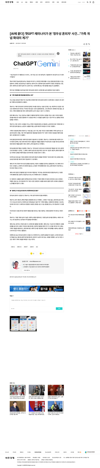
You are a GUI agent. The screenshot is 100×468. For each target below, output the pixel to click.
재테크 (31, 2)
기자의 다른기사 (27, 270)
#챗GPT (26, 247)
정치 (41, 2)
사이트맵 (72, 452)
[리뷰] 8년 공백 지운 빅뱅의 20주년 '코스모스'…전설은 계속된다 (80, 148)
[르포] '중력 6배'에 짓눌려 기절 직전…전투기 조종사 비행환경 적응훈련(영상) (36, 397)
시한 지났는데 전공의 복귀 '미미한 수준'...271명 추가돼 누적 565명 (17, 397)
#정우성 (13, 247)
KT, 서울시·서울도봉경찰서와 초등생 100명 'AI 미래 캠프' (36, 264)
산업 (26, 2)
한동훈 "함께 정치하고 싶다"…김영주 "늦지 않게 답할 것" (55, 397)
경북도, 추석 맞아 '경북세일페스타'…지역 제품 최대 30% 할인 (79, 142)
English (79, 2)
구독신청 (14, 452)
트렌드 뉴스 (71, 50)
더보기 (75, 234)
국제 (53, 2)
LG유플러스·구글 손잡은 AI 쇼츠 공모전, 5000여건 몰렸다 (36, 267)
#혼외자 (32, 247)
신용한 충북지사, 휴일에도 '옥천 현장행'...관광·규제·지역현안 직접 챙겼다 (79, 164)
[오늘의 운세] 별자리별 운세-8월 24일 (78, 154)
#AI (37, 247)
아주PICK (70, 174)
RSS (79, 452)
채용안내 (21, 452)
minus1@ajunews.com (35, 261)
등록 (59, 308)
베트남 (88, 211)
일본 (84, 211)
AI (21, 2)
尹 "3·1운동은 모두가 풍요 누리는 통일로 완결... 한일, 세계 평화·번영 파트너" (36, 413)
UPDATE (86, 135)
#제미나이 (19, 247)
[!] (89, 49)
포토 (58, 2)
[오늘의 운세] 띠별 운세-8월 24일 (77, 159)
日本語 (83, 2)
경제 (37, 2)
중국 (18, 2)
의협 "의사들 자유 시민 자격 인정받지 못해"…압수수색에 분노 (55, 413)
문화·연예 (64, 2)
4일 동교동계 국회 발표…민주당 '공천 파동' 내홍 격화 (17, 413)
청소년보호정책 (48, 452)
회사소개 (7, 452)
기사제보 (29, 452)
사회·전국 (47, 2)
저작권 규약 (57, 452)
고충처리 (65, 452)
